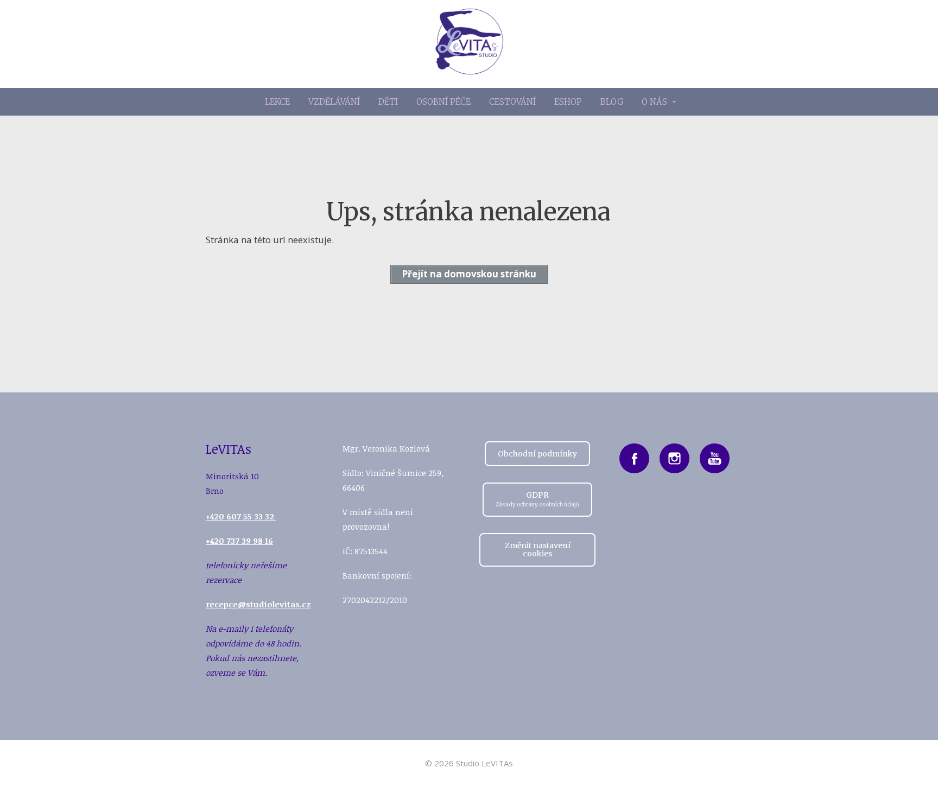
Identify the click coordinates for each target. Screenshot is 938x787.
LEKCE (277, 102)
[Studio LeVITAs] (469, 44)
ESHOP (568, 102)
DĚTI (388, 102)
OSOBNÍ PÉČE (443, 102)
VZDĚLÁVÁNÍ (334, 102)
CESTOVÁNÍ (512, 102)
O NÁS (654, 102)
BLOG (611, 102)
